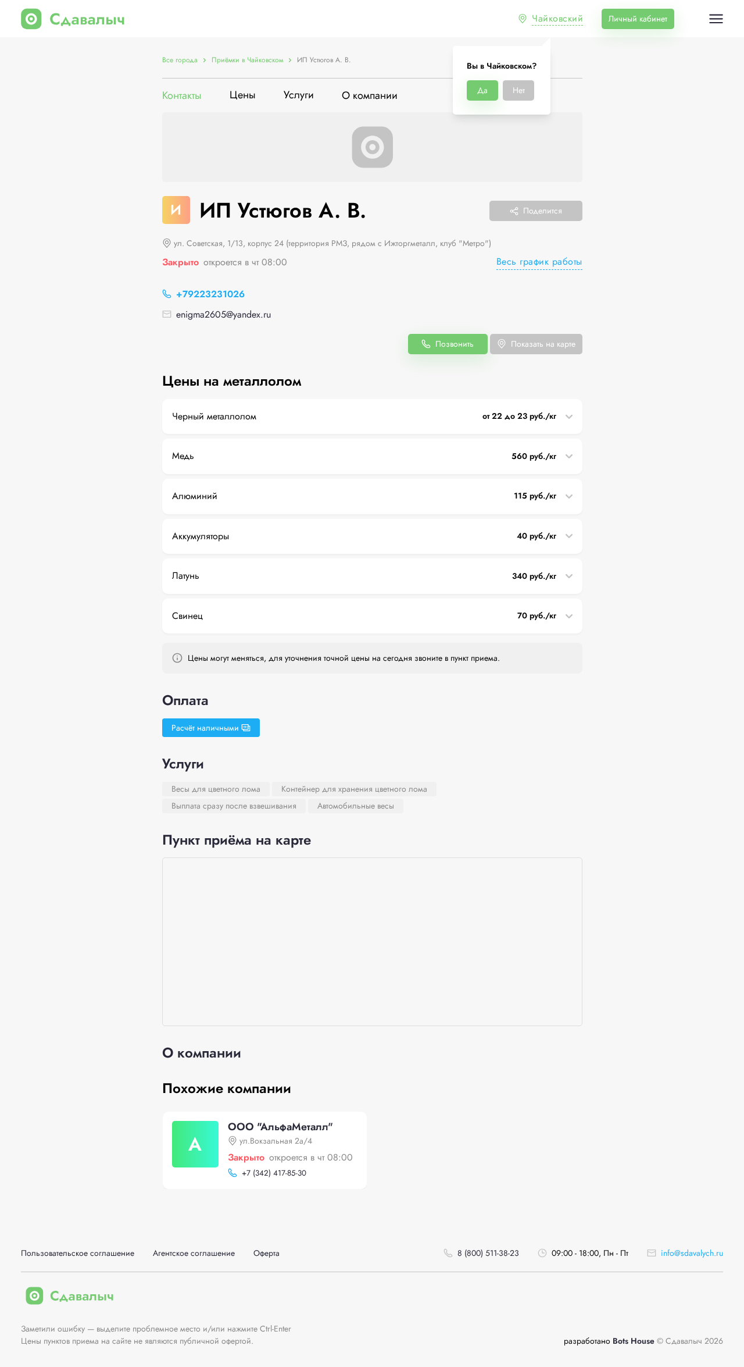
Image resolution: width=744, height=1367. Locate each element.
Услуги (299, 95)
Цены (243, 95)
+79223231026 (210, 294)
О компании (370, 95)
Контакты (182, 95)
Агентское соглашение (194, 1253)
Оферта (266, 1253)
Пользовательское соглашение (77, 1253)
